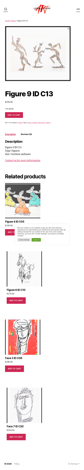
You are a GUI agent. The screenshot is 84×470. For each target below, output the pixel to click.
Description (10, 134)
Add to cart (14, 115)
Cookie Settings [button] (24, 240)
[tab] (10, 134)
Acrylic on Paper (32, 122)
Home (7, 21)
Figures (13, 21)
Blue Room (41, 122)
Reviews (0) (26, 134)
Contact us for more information (22, 160)
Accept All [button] (36, 240)
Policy (16, 464)
